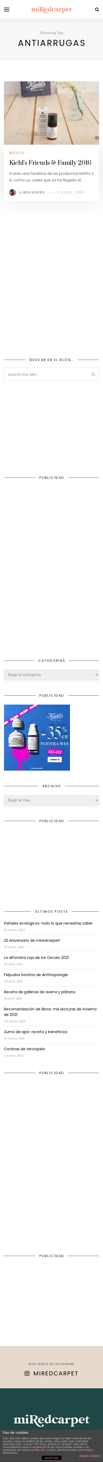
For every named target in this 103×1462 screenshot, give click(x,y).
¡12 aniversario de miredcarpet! (32, 940)
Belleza (16, 153)
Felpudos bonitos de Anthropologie (36, 974)
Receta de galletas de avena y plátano (40, 992)
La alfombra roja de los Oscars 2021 (36, 957)
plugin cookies (89, 1456)
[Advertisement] (51, 286)
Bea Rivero (34, 192)
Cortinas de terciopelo (24, 1049)
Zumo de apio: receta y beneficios (35, 1031)
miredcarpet (55, 1373)
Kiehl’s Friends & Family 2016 (50, 163)
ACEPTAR (51, 1458)
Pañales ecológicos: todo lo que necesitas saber (48, 923)
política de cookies (44, 1449)
